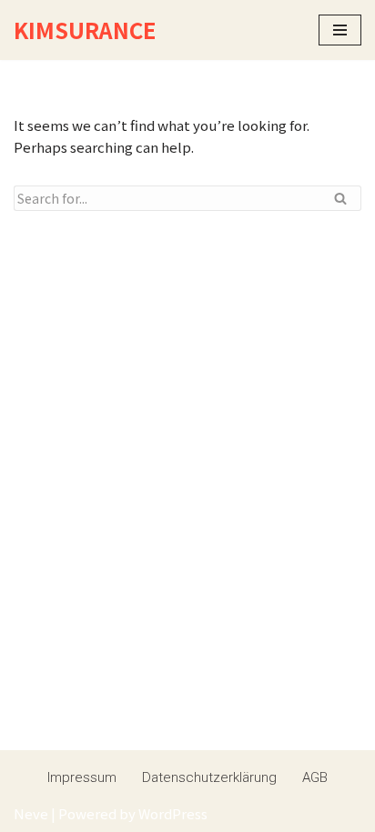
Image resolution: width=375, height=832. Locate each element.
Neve (31, 813)
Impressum (82, 777)
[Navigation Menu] (340, 30)
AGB (315, 777)
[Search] (340, 198)
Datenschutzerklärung (209, 777)
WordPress (173, 813)
